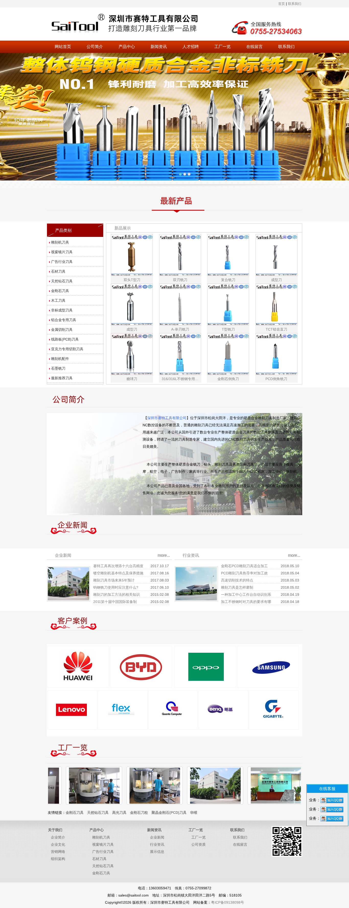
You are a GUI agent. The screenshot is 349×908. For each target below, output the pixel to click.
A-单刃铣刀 (180, 329)
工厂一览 (222, 46)
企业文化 (58, 844)
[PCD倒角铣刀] (276, 354)
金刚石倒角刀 (228, 379)
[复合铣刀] (228, 255)
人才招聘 (190, 46)
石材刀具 (99, 859)
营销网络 (58, 852)
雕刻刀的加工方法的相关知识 (116, 594)
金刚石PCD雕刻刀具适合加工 (244, 566)
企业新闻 (157, 837)
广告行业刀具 (103, 852)
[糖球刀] (132, 354)
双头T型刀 (132, 280)
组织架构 (58, 859)
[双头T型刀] (132, 255)
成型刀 (276, 280)
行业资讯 (157, 844)
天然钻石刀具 (103, 866)
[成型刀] (276, 255)
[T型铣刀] (228, 304)
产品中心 (127, 46)
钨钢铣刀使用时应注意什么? (115, 587)
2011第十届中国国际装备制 (115, 602)
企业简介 (58, 837)
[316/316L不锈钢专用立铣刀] (180, 354)
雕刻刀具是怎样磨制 (237, 587)
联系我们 (286, 46)
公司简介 (95, 46)
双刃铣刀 (180, 280)
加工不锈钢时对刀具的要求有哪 (246, 602)
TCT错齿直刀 (276, 329)
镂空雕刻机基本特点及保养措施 (118, 573)
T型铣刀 (228, 329)
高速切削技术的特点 (237, 580)
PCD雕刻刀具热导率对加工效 (244, 573)
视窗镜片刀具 (103, 844)
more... (164, 555)
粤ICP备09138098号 (227, 902)
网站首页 (63, 46)
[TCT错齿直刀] (276, 304)
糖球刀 (131, 379)
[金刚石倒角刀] (228, 354)
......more (230, 493)
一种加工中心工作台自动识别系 (246, 594)
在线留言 (254, 46)
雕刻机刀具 (101, 837)
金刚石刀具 (101, 873)
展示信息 (157, 852)
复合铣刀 (228, 280)
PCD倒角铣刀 (276, 379)
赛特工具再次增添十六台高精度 (118, 566)
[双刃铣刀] (180, 255)
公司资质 (198, 844)
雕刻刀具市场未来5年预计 (114, 580)
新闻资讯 (158, 46)
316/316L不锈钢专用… (180, 379)
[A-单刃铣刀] (180, 304)
